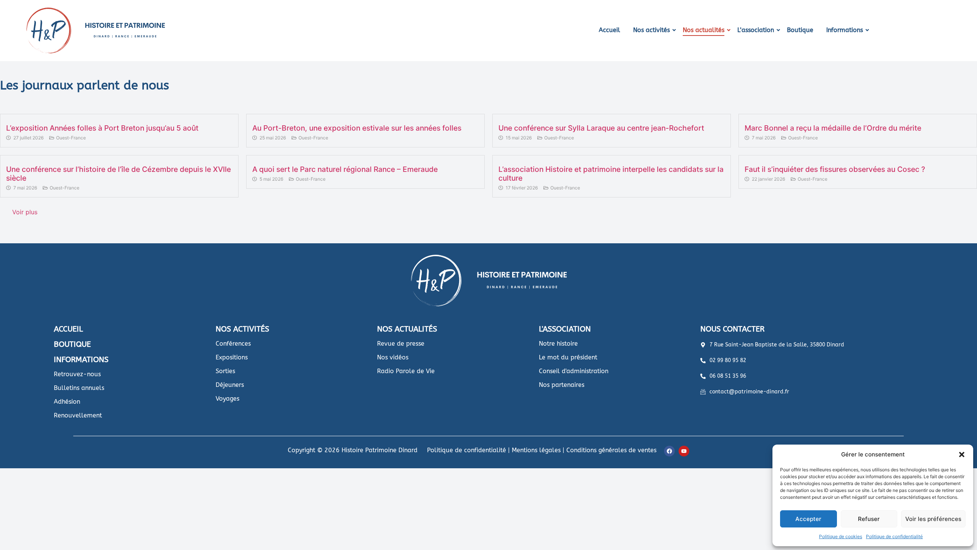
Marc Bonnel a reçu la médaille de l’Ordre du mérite (833, 128)
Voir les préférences (933, 518)
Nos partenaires (561, 384)
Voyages (227, 398)
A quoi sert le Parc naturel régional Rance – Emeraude (345, 169)
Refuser (869, 518)
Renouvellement (78, 415)
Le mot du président (568, 357)
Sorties (225, 371)
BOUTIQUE (72, 344)
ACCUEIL (68, 329)
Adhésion (67, 401)
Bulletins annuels (79, 387)
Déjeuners (230, 384)
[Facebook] (669, 451)
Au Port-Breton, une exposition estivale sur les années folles (356, 128)
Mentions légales (536, 450)
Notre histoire (558, 343)
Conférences (233, 343)
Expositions (232, 357)
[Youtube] (684, 451)
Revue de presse (400, 343)
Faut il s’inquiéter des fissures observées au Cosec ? (835, 169)
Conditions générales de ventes (611, 450)
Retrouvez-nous (77, 374)
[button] (962, 454)
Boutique (800, 30)
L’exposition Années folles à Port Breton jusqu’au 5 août (102, 128)
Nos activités (651, 30)
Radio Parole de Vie (406, 371)
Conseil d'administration (573, 371)
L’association (755, 30)
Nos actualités (703, 30)
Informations (844, 30)
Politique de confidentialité (894, 536)
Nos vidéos (392, 357)
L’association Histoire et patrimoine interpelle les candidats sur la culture (611, 174)
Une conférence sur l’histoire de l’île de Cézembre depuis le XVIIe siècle (118, 174)
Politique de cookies (840, 536)
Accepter (808, 518)
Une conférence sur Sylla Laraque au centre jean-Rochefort (601, 128)
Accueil (609, 30)
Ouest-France (71, 138)
